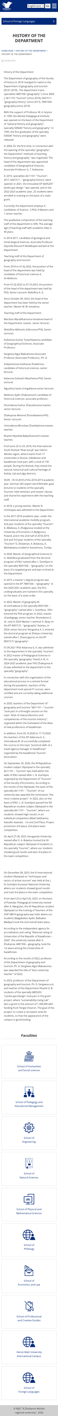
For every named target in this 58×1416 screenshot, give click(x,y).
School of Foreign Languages (19, 21)
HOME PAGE (7, 50)
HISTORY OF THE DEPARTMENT (31, 50)
